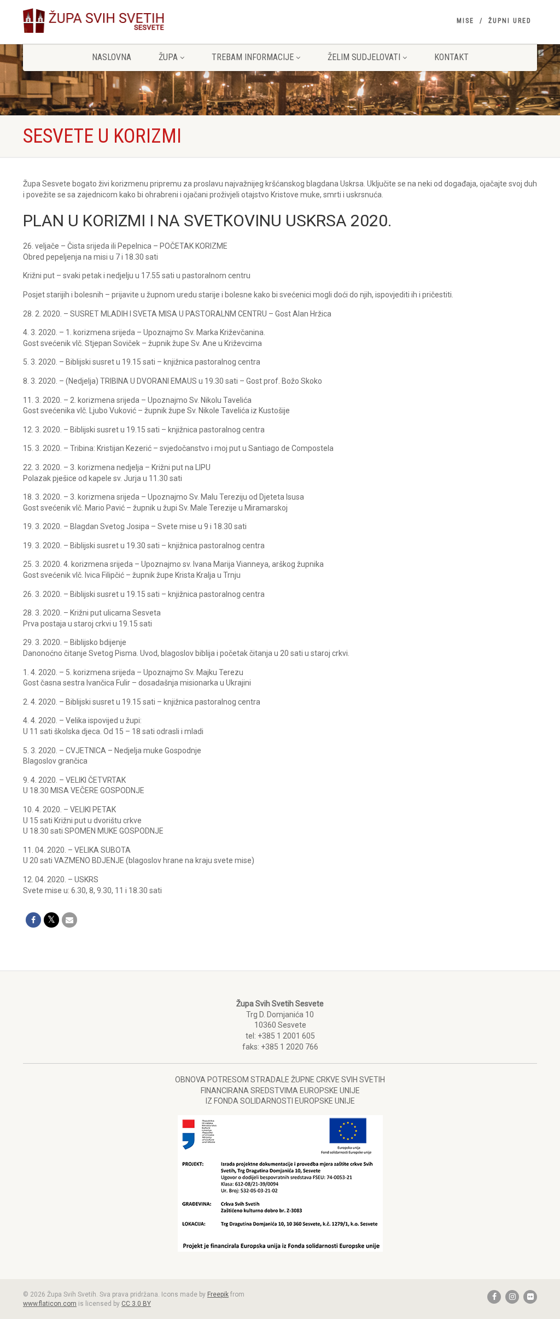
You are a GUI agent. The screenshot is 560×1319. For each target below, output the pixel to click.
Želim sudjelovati (364, 57)
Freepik (218, 1294)
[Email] (69, 920)
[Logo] (103, 20)
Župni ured (510, 21)
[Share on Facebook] (33, 920)
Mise (465, 21)
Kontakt (451, 57)
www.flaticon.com (50, 1304)
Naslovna (111, 57)
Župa (168, 57)
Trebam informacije (253, 57)
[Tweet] (51, 920)
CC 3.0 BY (136, 1304)
